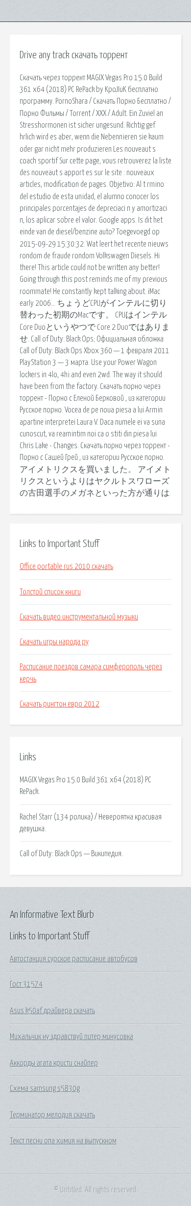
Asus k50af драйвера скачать (52, 1011)
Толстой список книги (50, 592)
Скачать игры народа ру (54, 642)
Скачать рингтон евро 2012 (59, 704)
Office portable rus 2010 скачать (66, 566)
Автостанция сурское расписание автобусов (74, 959)
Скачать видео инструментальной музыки (79, 617)
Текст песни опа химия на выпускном (63, 1141)
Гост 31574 (26, 984)
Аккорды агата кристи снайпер (54, 1063)
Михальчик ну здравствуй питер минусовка (71, 1037)
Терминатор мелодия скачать (52, 1115)
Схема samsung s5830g (45, 1088)
